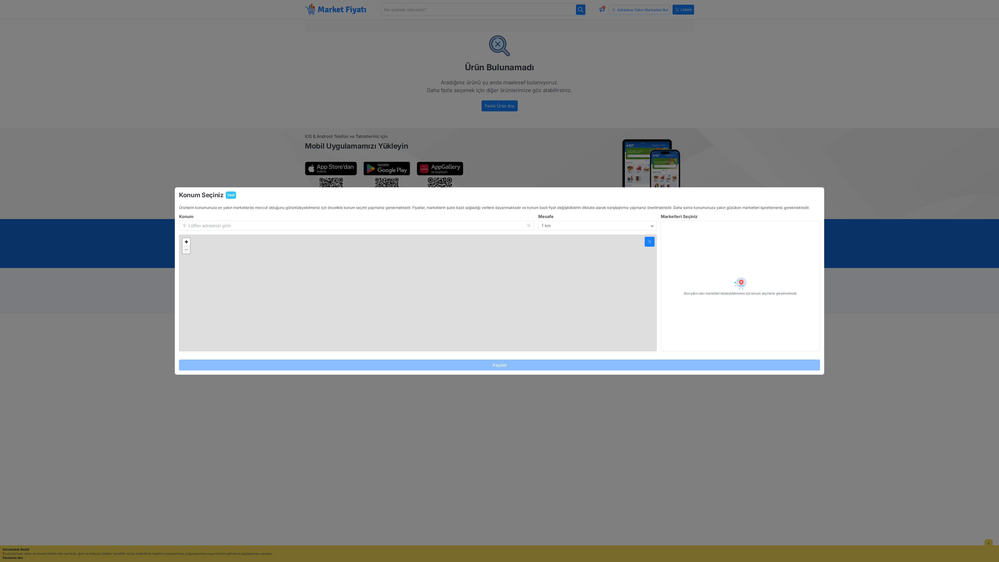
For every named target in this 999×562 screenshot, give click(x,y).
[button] (186, 242)
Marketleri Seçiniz (679, 216)
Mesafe (546, 216)
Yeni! (231, 195)
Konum (186, 216)
